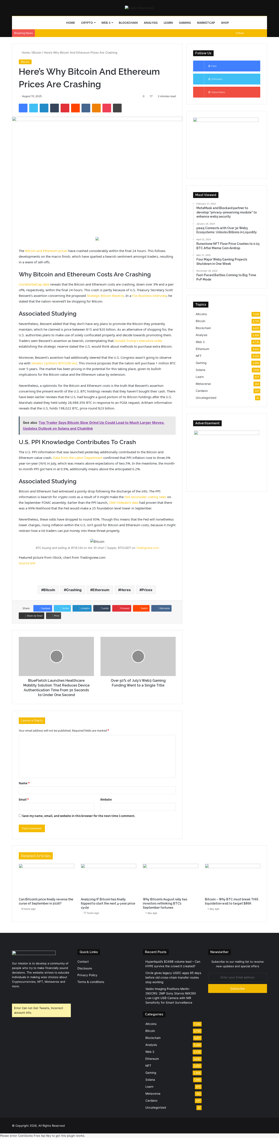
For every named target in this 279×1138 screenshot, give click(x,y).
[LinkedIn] (44, 108)
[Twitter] (33, 108)
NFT (199, 356)
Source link (27, 563)
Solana (200, 370)
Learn (168, 22)
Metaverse (203, 384)
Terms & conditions (90, 982)
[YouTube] (25, 994)
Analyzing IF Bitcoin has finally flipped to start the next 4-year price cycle (108, 903)
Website (106, 800)
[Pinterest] (65, 108)
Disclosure (84, 968)
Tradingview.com (147, 548)
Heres (125, 590)
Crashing (74, 590)
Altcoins (201, 314)
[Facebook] (23, 108)
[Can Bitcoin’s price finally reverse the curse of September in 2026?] (46, 879)
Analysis (151, 22)
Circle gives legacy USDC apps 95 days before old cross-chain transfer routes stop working (173, 977)
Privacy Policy (87, 975)
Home (70, 22)
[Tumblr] (54, 108)
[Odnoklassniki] (96, 108)
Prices (147, 590)
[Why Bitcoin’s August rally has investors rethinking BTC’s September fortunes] (170, 879)
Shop (225, 22)
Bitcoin (36, 52)
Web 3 (105, 22)
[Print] (117, 108)
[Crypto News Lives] (139, 7)
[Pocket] (106, 108)
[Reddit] (75, 108)
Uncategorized (206, 397)
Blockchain (128, 22)
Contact (83, 961)
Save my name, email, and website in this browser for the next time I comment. (78, 816)
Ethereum (100, 590)
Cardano (202, 390)
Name (24, 783)
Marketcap (206, 22)
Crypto (87, 22)
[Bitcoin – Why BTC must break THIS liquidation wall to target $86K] (232, 879)
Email (24, 800)
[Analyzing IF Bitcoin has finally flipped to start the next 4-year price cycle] (108, 879)
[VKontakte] (86, 108)
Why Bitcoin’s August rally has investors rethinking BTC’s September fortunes (165, 903)
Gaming (185, 22)
